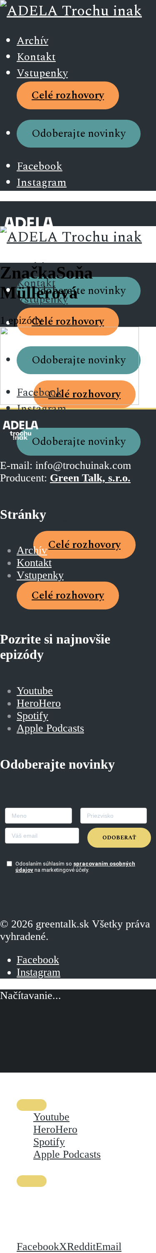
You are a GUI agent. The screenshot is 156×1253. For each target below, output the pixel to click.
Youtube (35, 691)
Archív (32, 41)
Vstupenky (42, 73)
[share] (32, 1181)
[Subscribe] (32, 1105)
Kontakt (36, 57)
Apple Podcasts (50, 728)
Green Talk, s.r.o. (90, 478)
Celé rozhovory (68, 95)
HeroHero (39, 703)
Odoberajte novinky (79, 134)
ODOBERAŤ (119, 838)
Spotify (32, 716)
